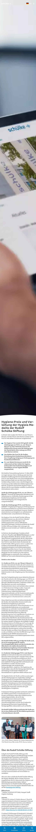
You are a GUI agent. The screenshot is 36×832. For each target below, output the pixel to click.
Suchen (4, 829)
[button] (33, 3)
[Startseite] (6, 3)
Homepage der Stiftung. (13, 787)
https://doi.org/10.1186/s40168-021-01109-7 (19, 810)
